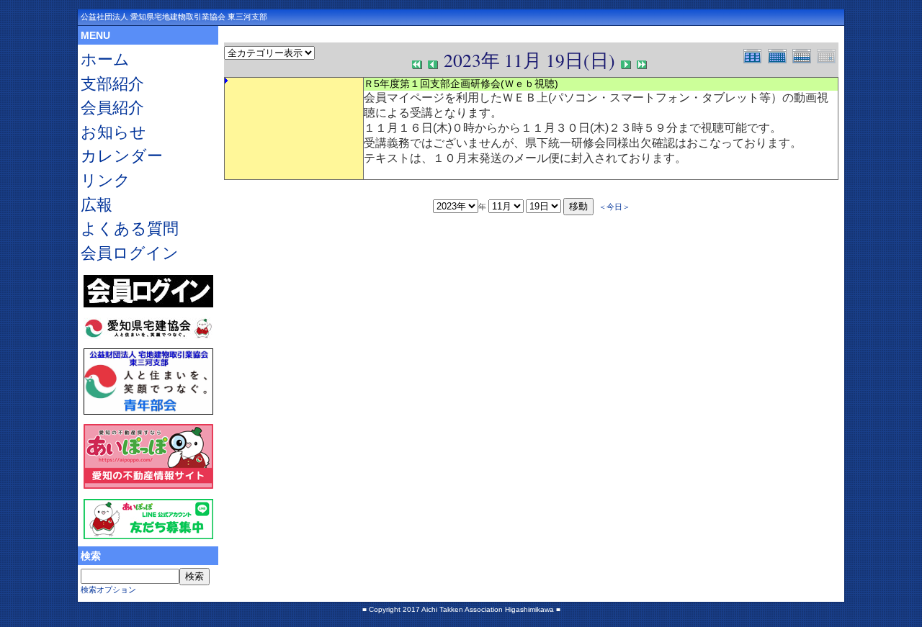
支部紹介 (112, 84)
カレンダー (122, 156)
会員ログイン (130, 253)
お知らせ (113, 132)
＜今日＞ (614, 206)
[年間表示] (755, 54)
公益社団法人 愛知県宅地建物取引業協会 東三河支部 (174, 16)
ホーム (105, 59)
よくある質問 (130, 229)
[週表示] (804, 54)
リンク (105, 180)
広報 (96, 205)
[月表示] (780, 54)
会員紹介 (112, 108)
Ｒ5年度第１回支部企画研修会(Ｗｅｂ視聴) (461, 83)
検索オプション (108, 589)
